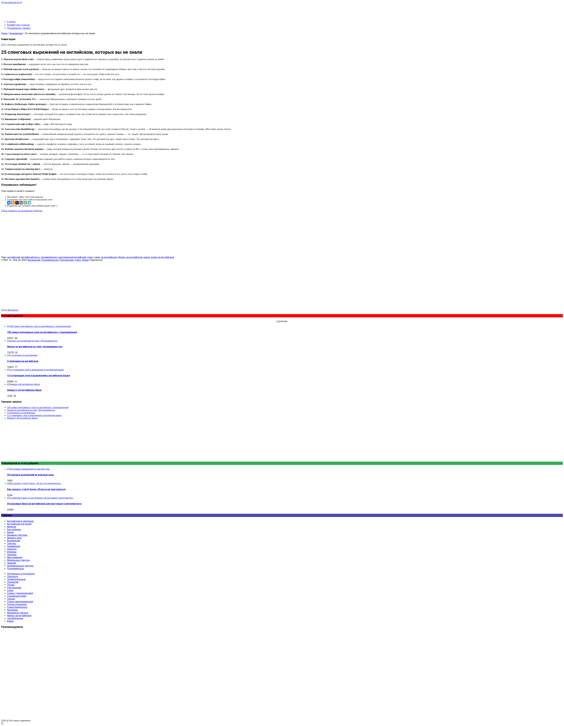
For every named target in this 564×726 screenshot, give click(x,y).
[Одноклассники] (13, 202)
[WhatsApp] (25, 202)
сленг (90, 257)
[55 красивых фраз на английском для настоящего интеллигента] (40, 498)
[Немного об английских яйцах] (23, 384)
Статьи (11, 21)
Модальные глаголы (18, 560)
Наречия (11, 563)
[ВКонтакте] (9, 202)
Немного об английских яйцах (24, 390)
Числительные (15, 618)
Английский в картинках (20, 521)
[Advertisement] (54, 10)
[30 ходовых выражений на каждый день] (28, 469)
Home (4, 33)
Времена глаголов (17, 535)
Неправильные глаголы (20, 565)
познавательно (49, 257)
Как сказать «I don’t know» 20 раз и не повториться (36, 489)
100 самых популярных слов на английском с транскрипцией (42, 332)
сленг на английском (105, 257)
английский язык (30, 257)
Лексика (11, 554)
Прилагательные (16, 579)
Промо (11, 584)
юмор (146, 257)
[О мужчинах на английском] (22, 355)
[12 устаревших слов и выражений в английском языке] (35, 369)
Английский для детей (19, 524)
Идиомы (12, 551)
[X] (17, 202)
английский (13, 257)
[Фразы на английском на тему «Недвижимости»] (32, 341)
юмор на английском (162, 257)
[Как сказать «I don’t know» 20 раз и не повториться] (34, 483)
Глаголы (11, 543)
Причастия (13, 582)
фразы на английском (130, 257)
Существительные (17, 607)
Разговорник (66, 260)
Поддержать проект (19, 28)
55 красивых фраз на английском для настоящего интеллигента (44, 503)
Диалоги (11, 549)
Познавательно (49, 260)
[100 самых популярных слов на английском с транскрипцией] (39, 326)
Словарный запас (16, 596)
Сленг (78, 260)
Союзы (11, 598)
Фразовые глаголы (17, 612)
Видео (10, 532)
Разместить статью (18, 24)
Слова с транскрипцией (20, 593)
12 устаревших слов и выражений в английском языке (38, 375)
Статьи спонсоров (17, 604)
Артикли (11, 526)
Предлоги (12, 576)
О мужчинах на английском (22, 361)
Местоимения (14, 557)
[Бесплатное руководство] (21, 210)
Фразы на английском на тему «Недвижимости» (35, 346)
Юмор (85, 260)
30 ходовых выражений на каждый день (30, 474)
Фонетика (12, 610)
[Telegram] (29, 202)
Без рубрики (14, 529)
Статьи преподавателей (20, 601)
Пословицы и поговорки (20, 573)
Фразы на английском (19, 615)
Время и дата (14, 538)
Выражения (16, 33)
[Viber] (21, 202)
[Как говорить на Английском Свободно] (9, 310)
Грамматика (13, 546)
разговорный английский (72, 257)
